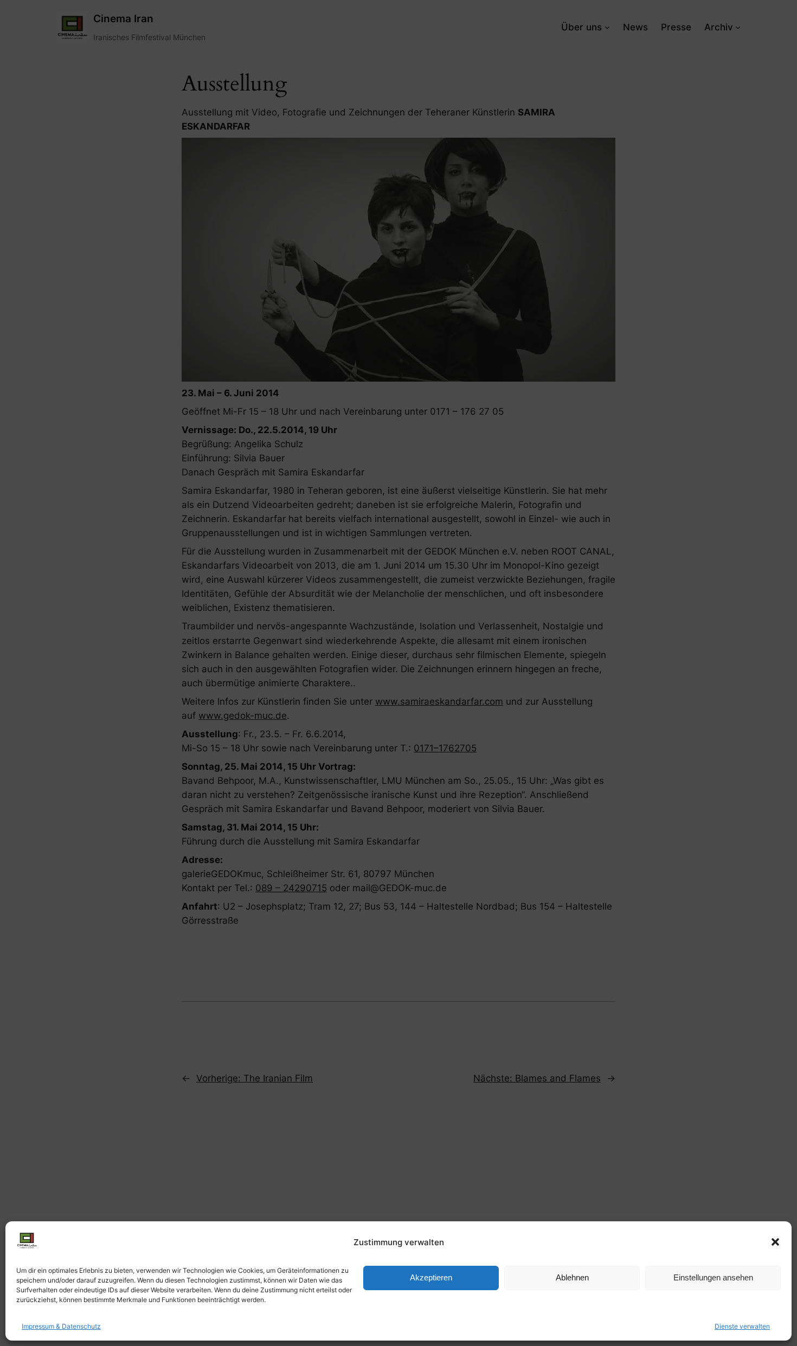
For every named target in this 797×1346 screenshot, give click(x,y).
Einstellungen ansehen (713, 1277)
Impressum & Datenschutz (61, 1326)
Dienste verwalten (742, 1326)
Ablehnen (572, 1277)
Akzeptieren (431, 1277)
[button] (775, 1241)
